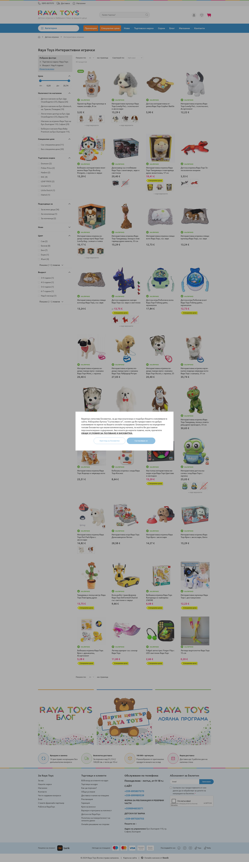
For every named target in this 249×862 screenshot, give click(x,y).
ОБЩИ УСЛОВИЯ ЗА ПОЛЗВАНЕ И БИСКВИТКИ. (107, 433)
